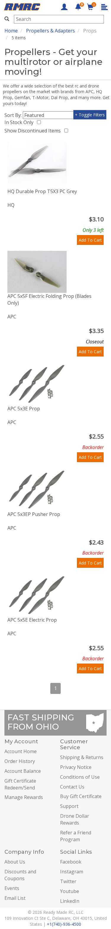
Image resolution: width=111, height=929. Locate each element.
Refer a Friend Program (75, 836)
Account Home (20, 751)
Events (11, 888)
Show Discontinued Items (33, 130)
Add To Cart (90, 240)
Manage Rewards (23, 797)
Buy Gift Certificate (81, 796)
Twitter (68, 881)
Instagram (71, 871)
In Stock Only (20, 122)
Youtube (69, 891)
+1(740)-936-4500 (64, 924)
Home (11, 30)
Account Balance (22, 771)
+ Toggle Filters (90, 115)
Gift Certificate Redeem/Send (20, 784)
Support (69, 806)
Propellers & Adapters (50, 30)
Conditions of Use (80, 777)
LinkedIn (69, 901)
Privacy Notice (75, 767)
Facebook (70, 861)
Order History (19, 761)
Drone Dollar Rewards (74, 819)
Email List (14, 898)
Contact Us (72, 786)
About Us (14, 861)
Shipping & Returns (81, 757)
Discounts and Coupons (20, 875)
